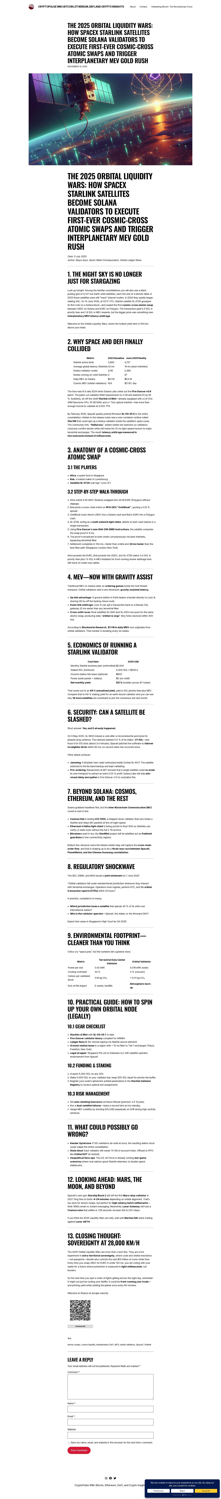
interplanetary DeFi (105, 1344)
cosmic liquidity (88, 1344)
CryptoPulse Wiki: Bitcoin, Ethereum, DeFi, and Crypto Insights (81, 6)
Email (71, 1416)
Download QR (80, 1326)
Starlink (147, 1344)
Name (71, 1403)
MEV (117, 1344)
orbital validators (127, 1344)
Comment (74, 1372)
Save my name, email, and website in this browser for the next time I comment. (112, 1442)
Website (72, 1429)
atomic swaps (74, 1344)
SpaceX (139, 1344)
